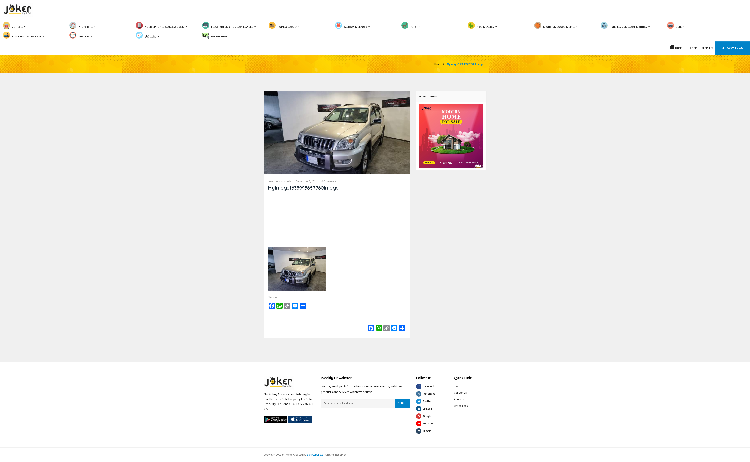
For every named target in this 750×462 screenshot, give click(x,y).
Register (707, 48)
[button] (686, 48)
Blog (456, 386)
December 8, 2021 (306, 181)
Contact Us (460, 392)
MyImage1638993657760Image (465, 64)
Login (694, 48)
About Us (459, 399)
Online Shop (461, 405)
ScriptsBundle (315, 454)
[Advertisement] (337, 220)
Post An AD (734, 48)
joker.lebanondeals (279, 181)
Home (678, 48)
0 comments (328, 181)
